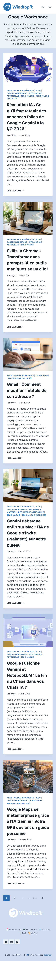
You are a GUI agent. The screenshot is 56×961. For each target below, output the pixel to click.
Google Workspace (17, 93)
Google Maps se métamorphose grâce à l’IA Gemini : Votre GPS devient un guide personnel (28, 821)
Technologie (27, 96)
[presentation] (28, 69)
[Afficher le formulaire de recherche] (43, 6)
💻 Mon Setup (30, 929)
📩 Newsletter (13, 929)
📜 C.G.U (32, 933)
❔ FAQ (22, 933)
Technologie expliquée (20, 378)
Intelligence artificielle (31, 512)
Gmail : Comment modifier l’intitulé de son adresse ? (27, 390)
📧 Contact (44, 929)
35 (34, 898)
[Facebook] (17, 941)
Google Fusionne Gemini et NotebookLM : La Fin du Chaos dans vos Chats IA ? (27, 675)
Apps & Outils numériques (20, 90)
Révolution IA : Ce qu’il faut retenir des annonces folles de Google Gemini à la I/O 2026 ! (26, 116)
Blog (38, 90)
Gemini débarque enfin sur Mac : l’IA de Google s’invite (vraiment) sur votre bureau (28, 533)
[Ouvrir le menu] (50, 7)
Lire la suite (15, 191)
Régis (13, 135)
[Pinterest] (11, 941)
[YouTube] (5, 941)
